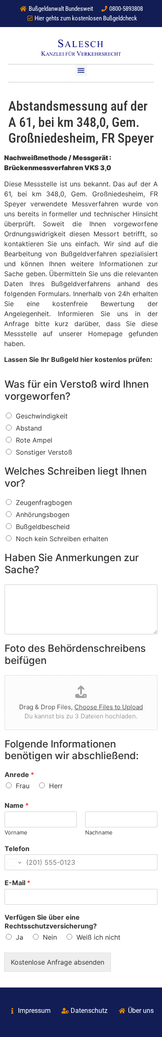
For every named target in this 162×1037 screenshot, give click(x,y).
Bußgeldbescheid (43, 526)
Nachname (99, 832)
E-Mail (17, 883)
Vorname (16, 832)
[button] (81, 70)
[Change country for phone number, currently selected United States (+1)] (14, 862)
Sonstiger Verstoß (44, 452)
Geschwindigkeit (42, 416)
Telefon (17, 848)
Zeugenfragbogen (44, 502)
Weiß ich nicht (98, 937)
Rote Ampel (34, 440)
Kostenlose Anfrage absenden (57, 962)
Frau (22, 786)
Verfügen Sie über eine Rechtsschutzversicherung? (51, 921)
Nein (50, 937)
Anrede (19, 774)
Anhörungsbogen (42, 514)
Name (17, 805)
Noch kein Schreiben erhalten (62, 539)
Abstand (29, 428)
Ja (19, 937)
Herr (56, 786)
